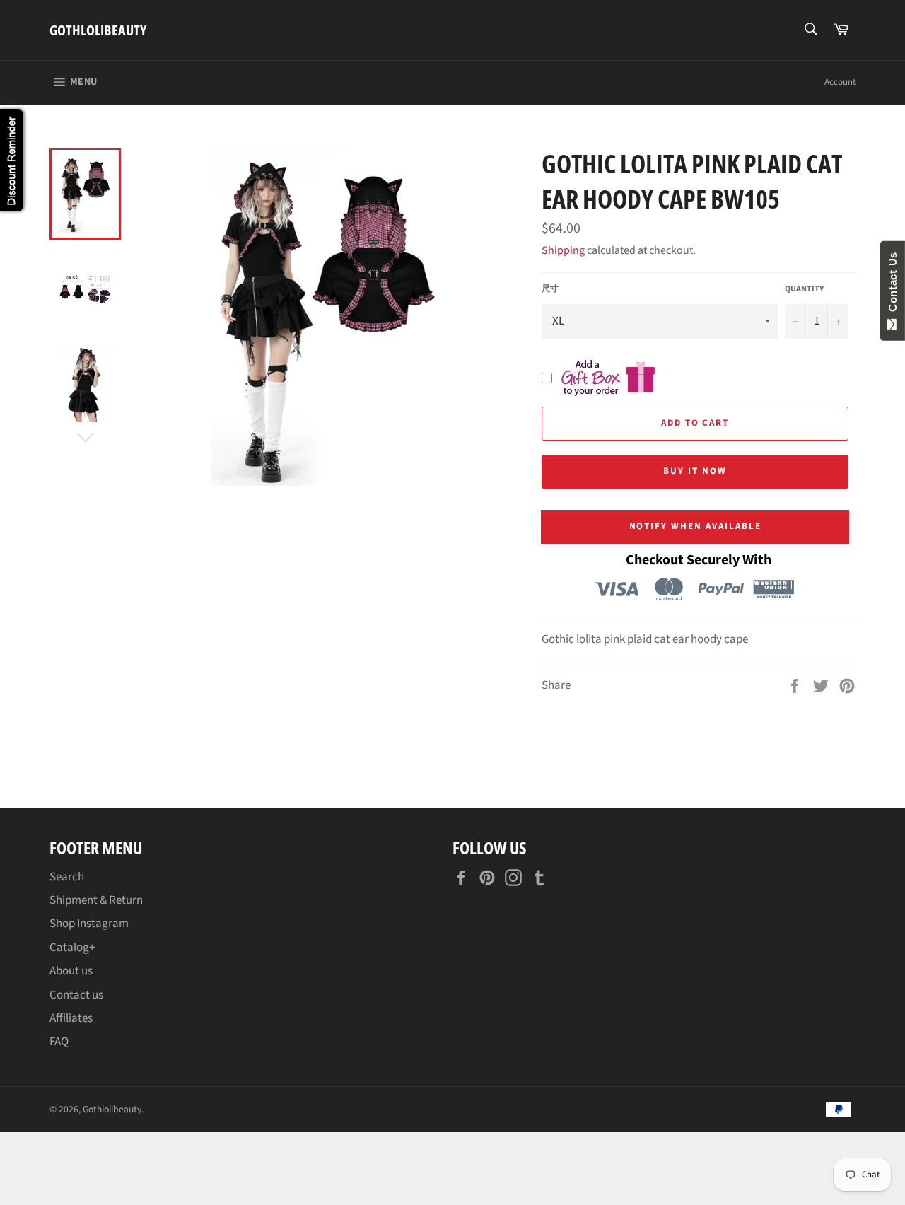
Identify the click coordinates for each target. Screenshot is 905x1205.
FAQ (59, 1041)
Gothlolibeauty (97, 30)
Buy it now (695, 471)
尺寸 (550, 289)
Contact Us (893, 285)
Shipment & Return (96, 900)
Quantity (804, 289)
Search (66, 876)
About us (71, 970)
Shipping (563, 250)
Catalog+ (72, 947)
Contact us (76, 994)
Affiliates (71, 1018)
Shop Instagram (89, 923)
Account (840, 82)
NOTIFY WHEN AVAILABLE (695, 526)
